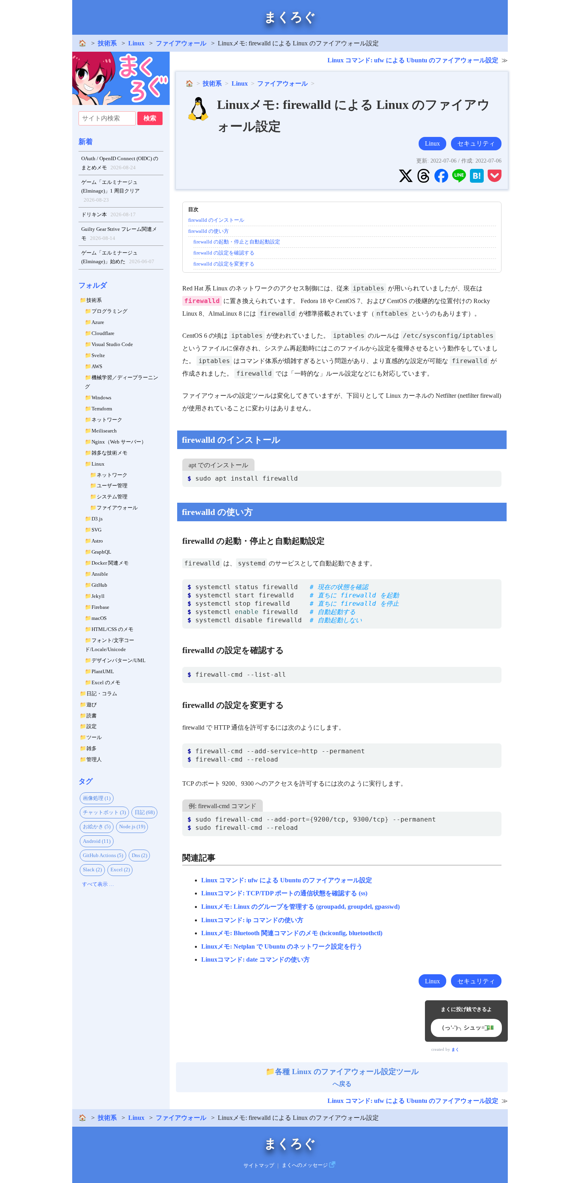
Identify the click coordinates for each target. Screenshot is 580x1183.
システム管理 (112, 497)
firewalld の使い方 (208, 231)
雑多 (91, 748)
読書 (91, 716)
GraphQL (101, 552)
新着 (86, 142)
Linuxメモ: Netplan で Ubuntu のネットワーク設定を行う (282, 946)
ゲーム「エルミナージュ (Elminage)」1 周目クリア (110, 191)
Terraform (102, 409)
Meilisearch (104, 431)
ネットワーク (107, 420)
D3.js (97, 519)
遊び (91, 705)
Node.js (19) (132, 826)
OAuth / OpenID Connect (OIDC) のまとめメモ (119, 162)
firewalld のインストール (216, 220)
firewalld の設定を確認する (223, 253)
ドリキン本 (108, 214)
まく (455, 1049)
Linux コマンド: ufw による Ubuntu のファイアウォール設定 (412, 60)
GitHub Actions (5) (103, 855)
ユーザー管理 (112, 486)
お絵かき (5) (96, 826)
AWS (97, 366)
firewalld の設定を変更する (223, 264)
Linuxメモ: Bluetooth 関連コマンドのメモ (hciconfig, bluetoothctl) (291, 933)
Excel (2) (120, 869)
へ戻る (347, 1077)
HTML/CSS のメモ (112, 629)
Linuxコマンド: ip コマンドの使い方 (252, 920)
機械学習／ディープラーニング (121, 381)
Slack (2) (92, 869)
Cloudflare (103, 333)
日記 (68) (145, 812)
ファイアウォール (181, 43)
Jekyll (98, 596)
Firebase (100, 607)
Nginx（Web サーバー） (119, 442)
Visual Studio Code (112, 344)
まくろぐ (290, 17)
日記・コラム (101, 693)
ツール (94, 737)
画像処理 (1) (96, 798)
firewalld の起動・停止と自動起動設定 (236, 242)
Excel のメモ (106, 682)
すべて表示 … (98, 884)
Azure (98, 322)
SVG (96, 530)
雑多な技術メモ (109, 453)
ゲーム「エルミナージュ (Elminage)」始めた (118, 257)
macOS (99, 618)
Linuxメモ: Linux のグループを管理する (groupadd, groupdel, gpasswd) (300, 906)
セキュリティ (476, 143)
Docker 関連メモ (110, 563)
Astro (97, 541)
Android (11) (96, 841)
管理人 (94, 759)
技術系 (107, 43)
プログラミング (109, 311)
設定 (91, 726)
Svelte (98, 355)
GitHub (99, 585)
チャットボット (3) (104, 812)
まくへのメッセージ (305, 1165)
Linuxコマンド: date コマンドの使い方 (255, 959)
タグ (86, 781)
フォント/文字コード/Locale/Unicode (109, 644)
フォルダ (93, 285)
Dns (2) (139, 855)
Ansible (100, 574)
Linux (136, 43)
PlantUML (103, 671)
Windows (101, 398)
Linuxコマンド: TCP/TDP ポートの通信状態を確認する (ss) (284, 893)
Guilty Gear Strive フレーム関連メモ (119, 233)
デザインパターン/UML (119, 660)
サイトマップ (258, 1165)
